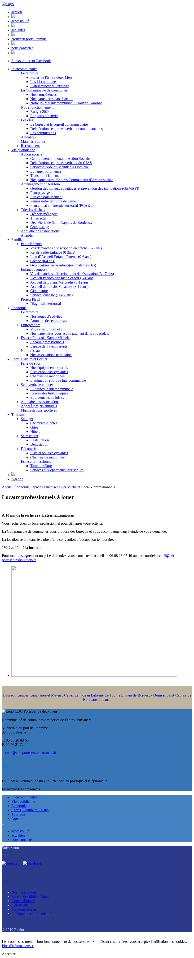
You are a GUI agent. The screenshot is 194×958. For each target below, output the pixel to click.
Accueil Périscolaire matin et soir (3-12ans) (62, 278)
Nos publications (23, 892)
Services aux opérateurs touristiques (57, 470)
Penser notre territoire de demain (54, 201)
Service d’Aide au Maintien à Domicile (59, 167)
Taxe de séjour (41, 466)
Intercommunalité (24, 69)
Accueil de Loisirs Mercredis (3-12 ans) (59, 282)
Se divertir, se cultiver (37, 385)
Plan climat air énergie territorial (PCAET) (61, 205)
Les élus (27, 120)
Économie (18, 308)
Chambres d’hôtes (43, 423)
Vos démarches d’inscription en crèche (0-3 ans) (66, 248)
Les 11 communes (43, 82)
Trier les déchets (33, 210)
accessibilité (20, 21)
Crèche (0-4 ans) (42, 261)
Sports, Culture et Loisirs (29, 810)
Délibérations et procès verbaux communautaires (66, 129)
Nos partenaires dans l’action (51, 99)
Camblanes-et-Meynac (46, 695)
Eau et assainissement (46, 197)
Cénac (69, 695)
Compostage (39, 227)
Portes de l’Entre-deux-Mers (51, 77)
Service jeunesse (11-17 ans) (51, 295)
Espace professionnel (36, 461)
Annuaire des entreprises (48, 321)
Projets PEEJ (30, 299)
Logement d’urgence (45, 171)
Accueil (7, 487)
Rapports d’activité (44, 116)
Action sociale (31, 154)
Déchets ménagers (43, 214)
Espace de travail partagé (48, 346)
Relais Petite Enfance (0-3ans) (52, 252)
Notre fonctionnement (37, 107)
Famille (16, 240)
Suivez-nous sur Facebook (31, 61)
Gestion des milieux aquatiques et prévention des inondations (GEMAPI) (84, 188)
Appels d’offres (23, 901)
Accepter (8, 954)
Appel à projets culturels (39, 406)
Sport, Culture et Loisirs (29, 359)
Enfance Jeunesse (34, 269)
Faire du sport (31, 363)
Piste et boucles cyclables (49, 372)
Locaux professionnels (47, 342)
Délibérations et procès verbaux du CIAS (61, 163)
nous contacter (22, 48)
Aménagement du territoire (41, 184)
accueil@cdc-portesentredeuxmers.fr (29, 753)
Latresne (97, 695)
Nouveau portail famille (29, 39)
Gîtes (34, 427)
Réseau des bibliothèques (49, 393)
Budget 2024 (40, 112)
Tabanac (105, 699)
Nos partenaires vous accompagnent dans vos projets (69, 333)
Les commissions (43, 133)
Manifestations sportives (39, 410)
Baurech (9, 695)
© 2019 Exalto (13, 930)
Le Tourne (112, 695)
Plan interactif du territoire (49, 86)
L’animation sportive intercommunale (58, 380)
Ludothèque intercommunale (51, 389)
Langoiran (82, 695)
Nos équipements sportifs (49, 368)
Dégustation (39, 444)
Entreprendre (30, 325)
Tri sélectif (38, 218)
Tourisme (18, 415)
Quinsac (159, 695)
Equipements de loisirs (47, 397)
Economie (18, 806)
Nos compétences (43, 94)
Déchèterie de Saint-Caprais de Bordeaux (61, 222)
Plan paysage (40, 193)
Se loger (27, 419)
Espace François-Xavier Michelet (46, 338)
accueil (16, 12)
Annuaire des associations (40, 231)
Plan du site (20, 905)
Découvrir (28, 449)
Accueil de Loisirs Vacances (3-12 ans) (59, 286)
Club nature (39, 291)
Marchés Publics (33, 141)
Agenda (27, 235)
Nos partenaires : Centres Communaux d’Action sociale (71, 180)
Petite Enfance (31, 244)
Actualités (28, 137)
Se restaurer (29, 436)
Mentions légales (23, 909)
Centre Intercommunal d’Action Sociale (60, 158)
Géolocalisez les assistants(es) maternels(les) (63, 265)
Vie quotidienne (23, 150)
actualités (18, 30)
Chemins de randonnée (47, 376)
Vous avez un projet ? (46, 329)
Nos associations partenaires (51, 355)
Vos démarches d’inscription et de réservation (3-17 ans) (72, 274)
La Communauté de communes (44, 90)
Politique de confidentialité (31, 914)
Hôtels (35, 432)
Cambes (23, 695)
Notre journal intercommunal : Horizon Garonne (66, 103)
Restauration (39, 440)
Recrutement (30, 146)
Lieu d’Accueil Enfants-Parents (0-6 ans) (60, 257)
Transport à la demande (47, 176)
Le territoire (29, 73)
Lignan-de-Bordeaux (136, 695)
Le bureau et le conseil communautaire (59, 124)
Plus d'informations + (18, 946)
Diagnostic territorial (45, 304)
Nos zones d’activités (46, 316)
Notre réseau (30, 350)
